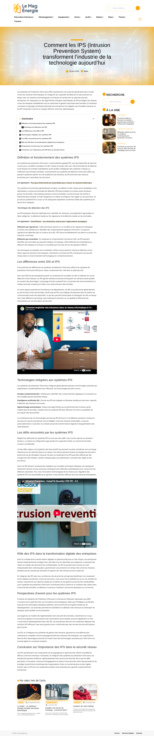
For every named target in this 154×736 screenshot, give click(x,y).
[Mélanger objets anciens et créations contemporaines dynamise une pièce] (109, 134)
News (86, 71)
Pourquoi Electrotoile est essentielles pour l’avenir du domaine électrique (61, 183)
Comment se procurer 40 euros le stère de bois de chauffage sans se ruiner (126, 148)
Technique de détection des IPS (35, 127)
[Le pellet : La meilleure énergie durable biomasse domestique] (29, 692)
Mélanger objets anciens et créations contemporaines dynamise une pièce (126, 135)
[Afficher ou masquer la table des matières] (64, 118)
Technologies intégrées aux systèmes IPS (36, 135)
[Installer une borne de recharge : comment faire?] (57, 692)
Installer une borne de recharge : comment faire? (56, 709)
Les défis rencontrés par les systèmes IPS (36, 138)
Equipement (52, 702)
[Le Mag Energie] (25, 8)
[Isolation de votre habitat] (85, 692)
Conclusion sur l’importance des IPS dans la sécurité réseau (43, 150)
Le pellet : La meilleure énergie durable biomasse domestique (28, 708)
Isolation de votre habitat (83, 706)
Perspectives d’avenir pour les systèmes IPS (37, 146)
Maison (77, 702)
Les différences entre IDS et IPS (32, 131)
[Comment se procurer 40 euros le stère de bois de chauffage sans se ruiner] (109, 147)
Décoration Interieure (125, 129)
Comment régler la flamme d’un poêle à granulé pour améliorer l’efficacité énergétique (125, 121)
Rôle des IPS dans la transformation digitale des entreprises (42, 142)
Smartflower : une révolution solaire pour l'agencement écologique (59, 221)
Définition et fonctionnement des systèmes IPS (38, 123)
